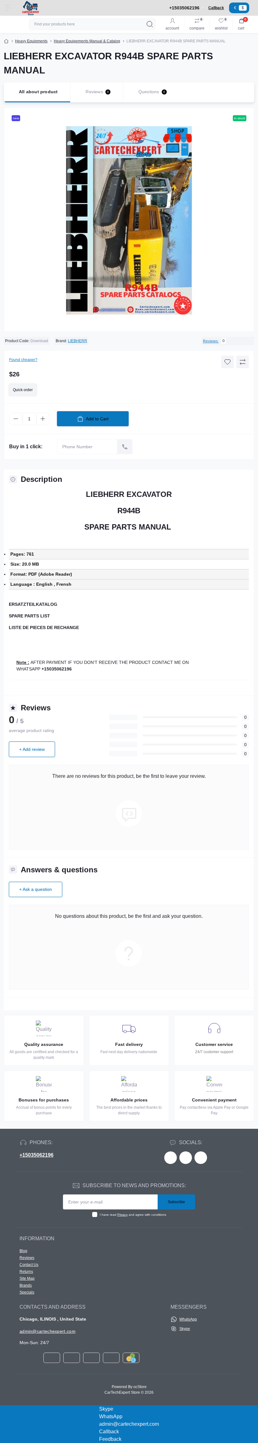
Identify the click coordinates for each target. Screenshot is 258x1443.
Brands (26, 1285)
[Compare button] (242, 362)
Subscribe (176, 1202)
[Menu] (8, 8)
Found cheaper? (23, 360)
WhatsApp (188, 1319)
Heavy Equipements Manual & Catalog (87, 41)
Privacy (122, 1214)
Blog (23, 1251)
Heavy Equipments (31, 41)
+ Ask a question (35, 889)
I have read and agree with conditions (133, 1214)
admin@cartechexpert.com (48, 1331)
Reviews (27, 1258)
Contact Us (29, 1265)
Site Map (27, 1278)
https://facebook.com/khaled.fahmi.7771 (170, 1157)
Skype (184, 1329)
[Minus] (15, 418)
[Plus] (42, 418)
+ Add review (32, 749)
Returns (26, 1271)
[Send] (124, 446)
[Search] (149, 24)
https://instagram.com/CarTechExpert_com (200, 1157)
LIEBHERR (77, 341)
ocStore (140, 1387)
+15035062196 (36, 1155)
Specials (27, 1292)
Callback (216, 8)
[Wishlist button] (227, 362)
